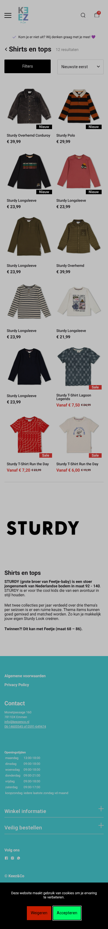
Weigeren (39, 913)
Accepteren (67, 913)
